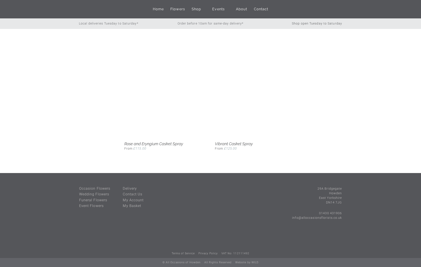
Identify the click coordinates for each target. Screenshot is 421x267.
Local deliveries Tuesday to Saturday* (108, 23)
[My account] (326, 9)
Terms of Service (183, 253)
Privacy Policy (208, 253)
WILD (255, 262)
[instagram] (215, 240)
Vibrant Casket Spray (234, 143)
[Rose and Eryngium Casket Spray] (165, 96)
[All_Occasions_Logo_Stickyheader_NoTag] (105, 9)
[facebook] (206, 240)
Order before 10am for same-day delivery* (211, 23)
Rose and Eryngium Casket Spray (153, 143)
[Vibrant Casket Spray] (256, 96)
